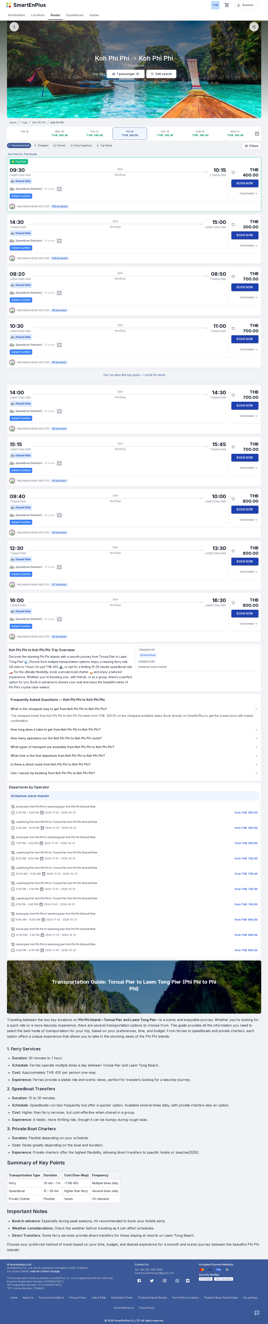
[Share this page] (254, 26)
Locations (38, 15)
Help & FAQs (99, 1297)
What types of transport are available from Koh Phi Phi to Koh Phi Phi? (134, 747)
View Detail (247, 193)
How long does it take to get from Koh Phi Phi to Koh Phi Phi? (134, 729)
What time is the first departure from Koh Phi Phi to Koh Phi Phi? (134, 756)
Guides (94, 15)
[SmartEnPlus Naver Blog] (188, 1281)
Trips (24, 122)
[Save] (233, 173)
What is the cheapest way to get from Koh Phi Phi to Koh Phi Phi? (134, 709)
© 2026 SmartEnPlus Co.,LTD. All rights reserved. (134, 1320)
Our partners (250, 1297)
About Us (28, 1297)
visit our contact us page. (45, 1271)
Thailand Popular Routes (152, 1297)
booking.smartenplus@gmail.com (154, 1272)
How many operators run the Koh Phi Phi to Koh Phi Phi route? (134, 738)
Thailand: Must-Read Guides (221, 1297)
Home (13, 122)
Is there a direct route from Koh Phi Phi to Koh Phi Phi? (134, 764)
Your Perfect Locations (185, 1297)
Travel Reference (124, 1307)
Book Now (245, 183)
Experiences (74, 15)
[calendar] (257, 133)
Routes (55, 15)
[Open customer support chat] (257, 1313)
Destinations (16, 15)
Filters (253, 146)
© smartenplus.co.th (19, 1264)
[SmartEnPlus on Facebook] (139, 1280)
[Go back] (14, 26)
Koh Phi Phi (39, 122)
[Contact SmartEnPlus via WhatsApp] (177, 1280)
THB (215, 5)
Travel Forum (146, 1307)
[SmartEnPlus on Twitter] (152, 1280)
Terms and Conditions (51, 1297)
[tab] (24, 133)
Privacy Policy (77, 1297)
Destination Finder (122, 1297)
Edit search (164, 74)
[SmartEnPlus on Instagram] (164, 1280)
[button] (247, 5)
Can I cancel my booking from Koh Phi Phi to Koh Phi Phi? (134, 773)
